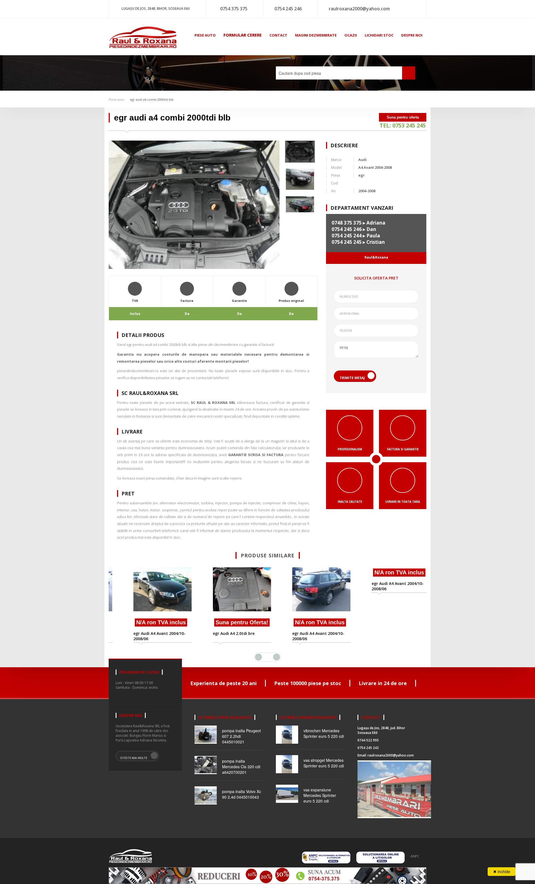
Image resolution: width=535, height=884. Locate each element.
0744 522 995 (368, 740)
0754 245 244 (347, 235)
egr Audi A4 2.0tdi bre (219, 633)
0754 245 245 (347, 242)
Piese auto (116, 99)
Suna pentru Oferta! (227, 622)
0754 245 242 (368, 747)
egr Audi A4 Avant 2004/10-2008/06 (145, 636)
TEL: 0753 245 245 (403, 125)
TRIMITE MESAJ (352, 377)
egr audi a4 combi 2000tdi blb (152, 99)
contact (278, 35)
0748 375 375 (347, 223)
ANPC (414, 856)
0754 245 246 (288, 9)
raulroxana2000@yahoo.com (359, 9)
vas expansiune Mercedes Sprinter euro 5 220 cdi (319, 795)
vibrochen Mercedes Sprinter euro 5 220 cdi (323, 733)
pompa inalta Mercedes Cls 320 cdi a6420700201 (241, 766)
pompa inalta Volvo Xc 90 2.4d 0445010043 (241, 794)
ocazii (350, 35)
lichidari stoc (379, 35)
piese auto (205, 35)
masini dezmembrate (316, 35)
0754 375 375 (233, 9)
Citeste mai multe (133, 758)
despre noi (411, 35)
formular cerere (242, 35)
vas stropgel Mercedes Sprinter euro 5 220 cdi (323, 763)
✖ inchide (501, 871)
